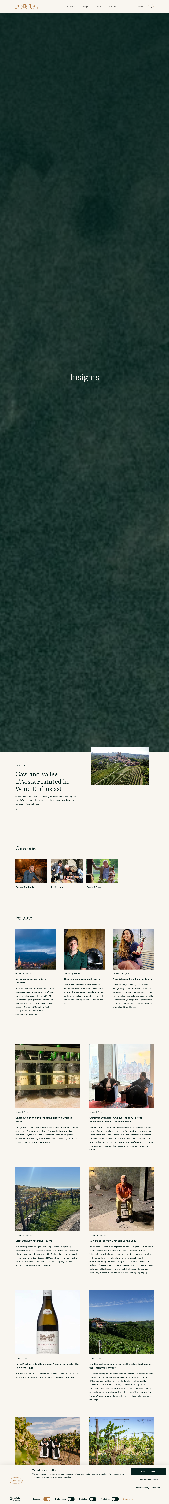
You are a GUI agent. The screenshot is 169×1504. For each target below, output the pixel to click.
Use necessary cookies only (148, 1488)
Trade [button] (140, 6)
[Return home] (26, 6)
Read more (21, 809)
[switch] (71, 1499)
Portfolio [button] (71, 6)
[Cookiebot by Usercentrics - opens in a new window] (16, 1499)
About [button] (100, 6)
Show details (128, 1499)
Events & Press (21, 765)
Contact (113, 6)
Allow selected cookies (148, 1480)
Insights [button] (86, 6)
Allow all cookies (148, 1471)
